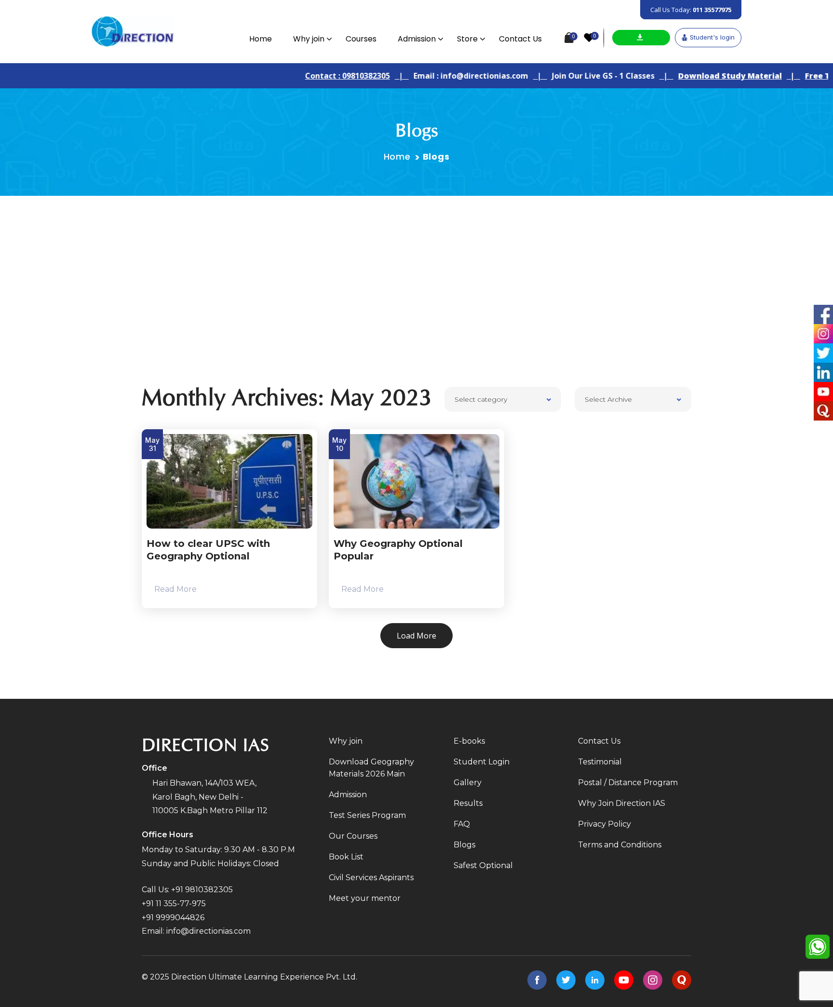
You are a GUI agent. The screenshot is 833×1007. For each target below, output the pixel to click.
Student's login (712, 37)
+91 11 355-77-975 (174, 903)
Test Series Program (367, 815)
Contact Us (520, 38)
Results (468, 803)
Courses (361, 38)
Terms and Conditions (619, 844)
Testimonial (600, 761)
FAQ (462, 824)
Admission (417, 38)
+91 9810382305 (202, 889)
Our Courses (353, 836)
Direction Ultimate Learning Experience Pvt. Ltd (263, 976)
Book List (346, 856)
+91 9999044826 (173, 917)
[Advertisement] (416, 268)
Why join (308, 38)
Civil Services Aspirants (371, 877)
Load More (416, 635)
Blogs (464, 844)
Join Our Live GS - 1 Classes (580, 75)
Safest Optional (483, 865)
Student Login (482, 761)
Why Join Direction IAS (621, 803)
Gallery (468, 782)
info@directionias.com (208, 931)
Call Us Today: (690, 9)
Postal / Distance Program (628, 782)
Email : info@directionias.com (448, 75)
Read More (174, 589)
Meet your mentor (365, 898)
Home (260, 38)
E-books (469, 741)
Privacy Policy (604, 824)
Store (467, 38)
